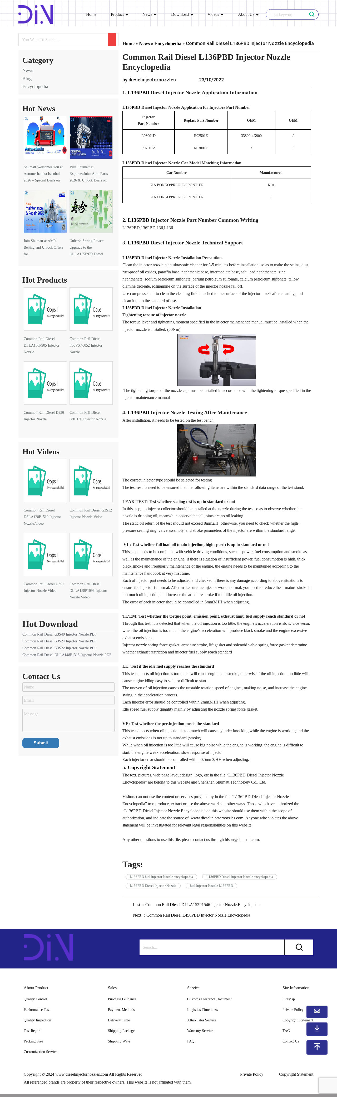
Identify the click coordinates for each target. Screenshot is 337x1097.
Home (91, 14)
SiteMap (289, 999)
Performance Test (37, 1010)
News (147, 14)
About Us (246, 14)
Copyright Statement (296, 1074)
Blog (27, 78)
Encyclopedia (35, 86)
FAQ (190, 1041)
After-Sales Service (201, 1020)
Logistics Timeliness (202, 1010)
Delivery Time (119, 1020)
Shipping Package (121, 1031)
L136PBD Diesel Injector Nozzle (153, 886)
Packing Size (33, 1041)
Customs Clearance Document (209, 999)
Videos (213, 14)
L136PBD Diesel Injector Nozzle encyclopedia (239, 877)
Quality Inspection (37, 1020)
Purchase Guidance (122, 999)
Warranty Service (200, 1031)
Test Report (32, 1031)
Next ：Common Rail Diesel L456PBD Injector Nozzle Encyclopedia (191, 915)
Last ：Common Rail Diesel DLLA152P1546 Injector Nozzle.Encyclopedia (196, 904)
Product (117, 14)
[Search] (112, 39)
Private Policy (251, 1074)
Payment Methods (121, 1010)
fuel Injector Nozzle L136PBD (211, 886)
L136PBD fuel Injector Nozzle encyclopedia (161, 877)
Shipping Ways (119, 1041)
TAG (286, 1031)
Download (180, 14)
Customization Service (40, 1052)
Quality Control (35, 999)
